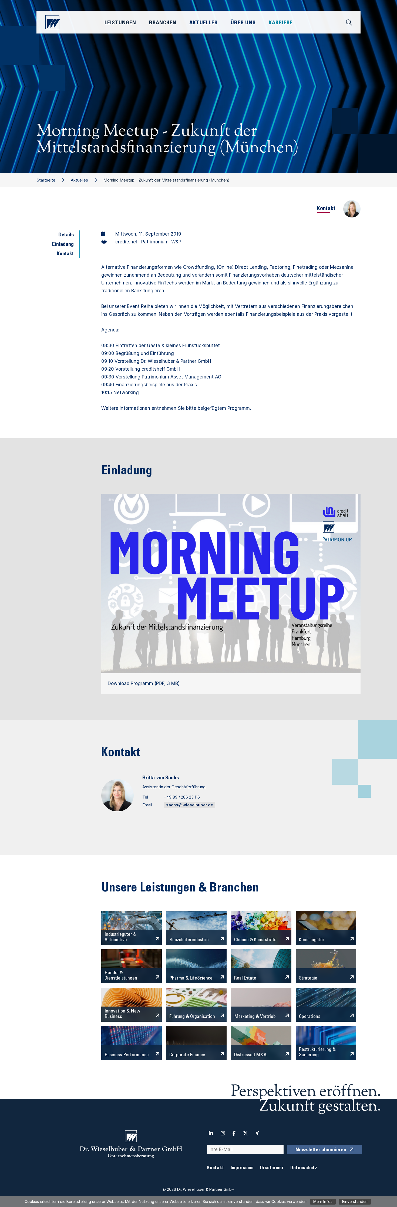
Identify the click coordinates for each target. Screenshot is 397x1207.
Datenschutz (303, 1168)
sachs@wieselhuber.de (189, 804)
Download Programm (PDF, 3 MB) (144, 683)
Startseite (45, 180)
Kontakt (65, 254)
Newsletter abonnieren (320, 1150)
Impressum (242, 1168)
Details (66, 235)
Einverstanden (355, 1201)
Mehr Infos (322, 1201)
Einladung (63, 244)
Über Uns (243, 23)
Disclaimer (272, 1168)
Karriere (281, 23)
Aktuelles (79, 180)
